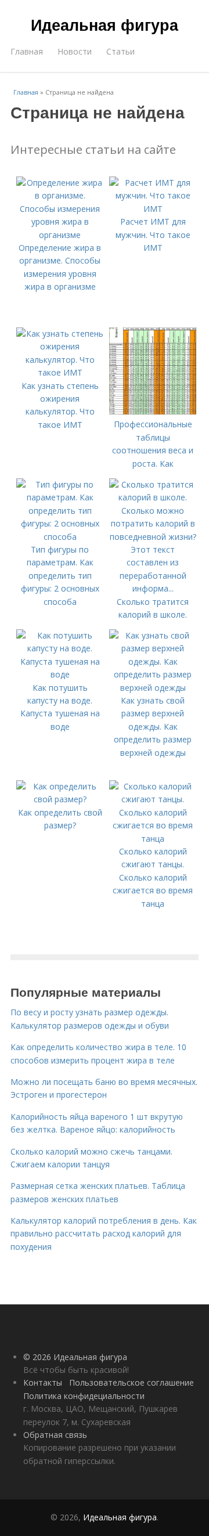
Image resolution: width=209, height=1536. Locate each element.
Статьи (120, 51)
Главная (26, 51)
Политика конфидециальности (84, 1395)
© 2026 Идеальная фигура (75, 1356)
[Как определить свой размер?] (59, 799)
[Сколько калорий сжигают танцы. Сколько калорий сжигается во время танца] (152, 838)
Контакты (42, 1382)
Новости (74, 51)
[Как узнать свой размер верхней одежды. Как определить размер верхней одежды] (152, 687)
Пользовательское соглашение (131, 1382)
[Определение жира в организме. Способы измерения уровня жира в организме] (59, 234)
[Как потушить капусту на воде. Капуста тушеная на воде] (59, 674)
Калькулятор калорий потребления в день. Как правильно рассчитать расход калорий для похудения (103, 1233)
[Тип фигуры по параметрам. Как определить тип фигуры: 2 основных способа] (59, 536)
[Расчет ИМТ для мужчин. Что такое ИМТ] (152, 208)
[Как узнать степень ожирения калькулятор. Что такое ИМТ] (59, 372)
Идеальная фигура (104, 24)
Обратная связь (55, 1434)
